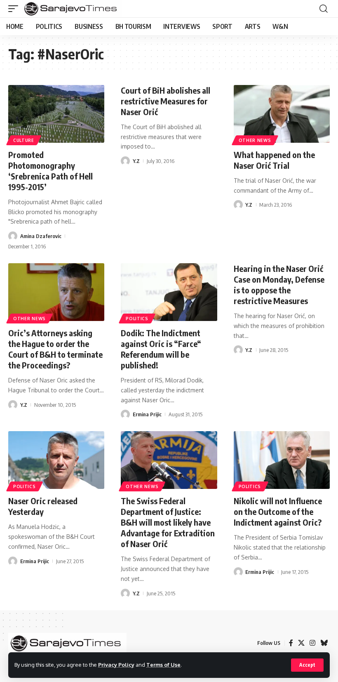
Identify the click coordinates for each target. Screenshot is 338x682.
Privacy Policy (116, 664)
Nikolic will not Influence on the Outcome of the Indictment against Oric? (278, 511)
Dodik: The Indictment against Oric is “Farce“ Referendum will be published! (161, 349)
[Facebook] (291, 643)
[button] (307, 665)
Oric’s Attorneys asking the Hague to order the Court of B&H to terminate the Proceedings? (55, 349)
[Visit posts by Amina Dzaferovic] (12, 236)
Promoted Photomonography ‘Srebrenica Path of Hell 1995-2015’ (50, 170)
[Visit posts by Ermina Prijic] (125, 414)
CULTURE (23, 140)
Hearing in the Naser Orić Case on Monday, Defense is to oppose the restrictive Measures (279, 284)
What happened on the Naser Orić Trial (274, 159)
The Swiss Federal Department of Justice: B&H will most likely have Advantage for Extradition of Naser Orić (168, 522)
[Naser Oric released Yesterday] (56, 460)
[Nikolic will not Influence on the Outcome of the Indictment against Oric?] (282, 460)
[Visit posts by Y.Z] (125, 160)
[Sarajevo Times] (72, 8)
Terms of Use (163, 664)
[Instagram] (312, 643)
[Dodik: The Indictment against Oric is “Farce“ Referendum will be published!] (169, 292)
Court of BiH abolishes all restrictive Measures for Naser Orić (165, 101)
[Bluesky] (324, 643)
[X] (301, 643)
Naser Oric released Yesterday (42, 506)
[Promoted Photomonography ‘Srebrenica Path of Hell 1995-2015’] (56, 114)
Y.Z (136, 161)
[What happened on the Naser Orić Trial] (282, 114)
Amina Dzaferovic (40, 236)
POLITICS (137, 318)
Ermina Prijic (147, 414)
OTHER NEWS (255, 140)
